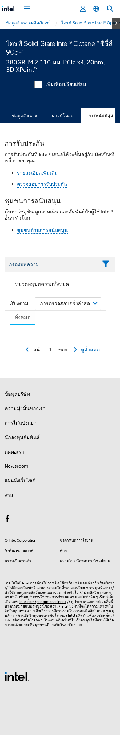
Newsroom (16, 466)
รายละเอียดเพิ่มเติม (37, 173)
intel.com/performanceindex (42, 601)
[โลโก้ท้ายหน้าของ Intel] (17, 676)
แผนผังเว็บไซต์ (20, 481)
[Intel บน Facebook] (7, 519)
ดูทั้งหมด (90, 350)
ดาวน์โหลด (63, 116)
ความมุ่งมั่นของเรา (25, 409)
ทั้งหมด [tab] (22, 317)
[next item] (116, 23)
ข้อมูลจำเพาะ (24, 116)
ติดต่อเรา (14, 452)
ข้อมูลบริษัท (17, 394)
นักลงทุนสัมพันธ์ (22, 437)
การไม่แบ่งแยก (21, 423)
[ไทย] (96, 8)
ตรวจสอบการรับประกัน (42, 184)
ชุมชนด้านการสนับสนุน (42, 230)
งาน (9, 495)
